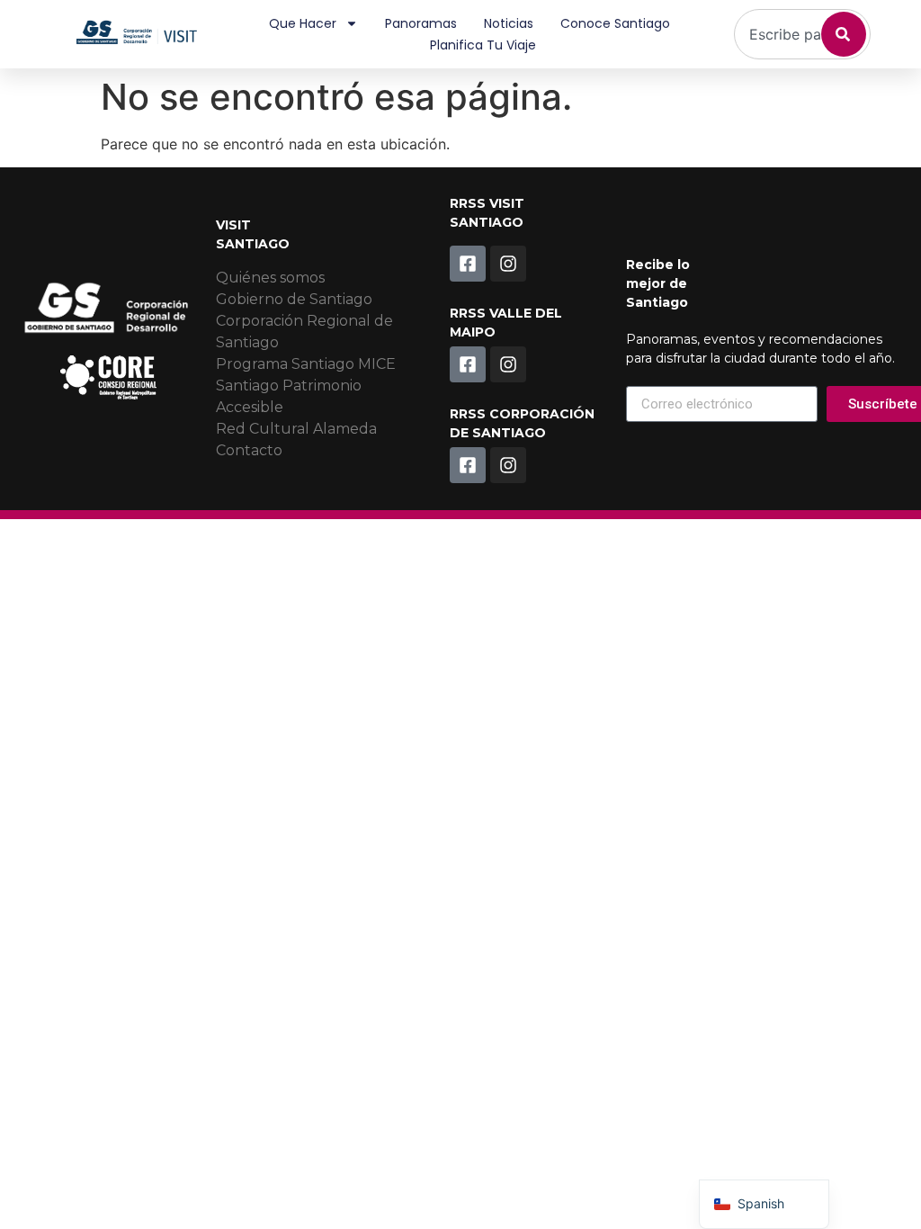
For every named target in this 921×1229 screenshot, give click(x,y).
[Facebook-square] (468, 264)
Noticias (508, 23)
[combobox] (802, 34)
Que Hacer (302, 23)
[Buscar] (843, 34)
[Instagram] (508, 264)
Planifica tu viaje (483, 45)
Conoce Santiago (615, 23)
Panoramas (421, 23)
